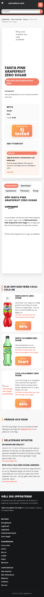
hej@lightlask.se (27, 429)
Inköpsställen (11, 186)
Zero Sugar (5, 536)
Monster (4, 562)
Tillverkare (24, 191)
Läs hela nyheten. (9, 461)
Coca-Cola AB (16, 19)
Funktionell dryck (8, 533)
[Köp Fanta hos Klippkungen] (23, 207)
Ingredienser (11, 191)
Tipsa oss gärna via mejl (11, 508)
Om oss (4, 585)
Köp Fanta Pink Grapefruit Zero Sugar (20, 82)
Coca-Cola (5, 545)
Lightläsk (5, 19)
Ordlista (4, 582)
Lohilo (3, 556)
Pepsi (3, 559)
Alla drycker (6, 571)
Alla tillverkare (7, 575)
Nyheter (4, 578)
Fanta (25, 19)
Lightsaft (5, 526)
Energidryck (6, 523)
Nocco (4, 552)
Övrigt (35, 191)
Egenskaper (26, 186)
